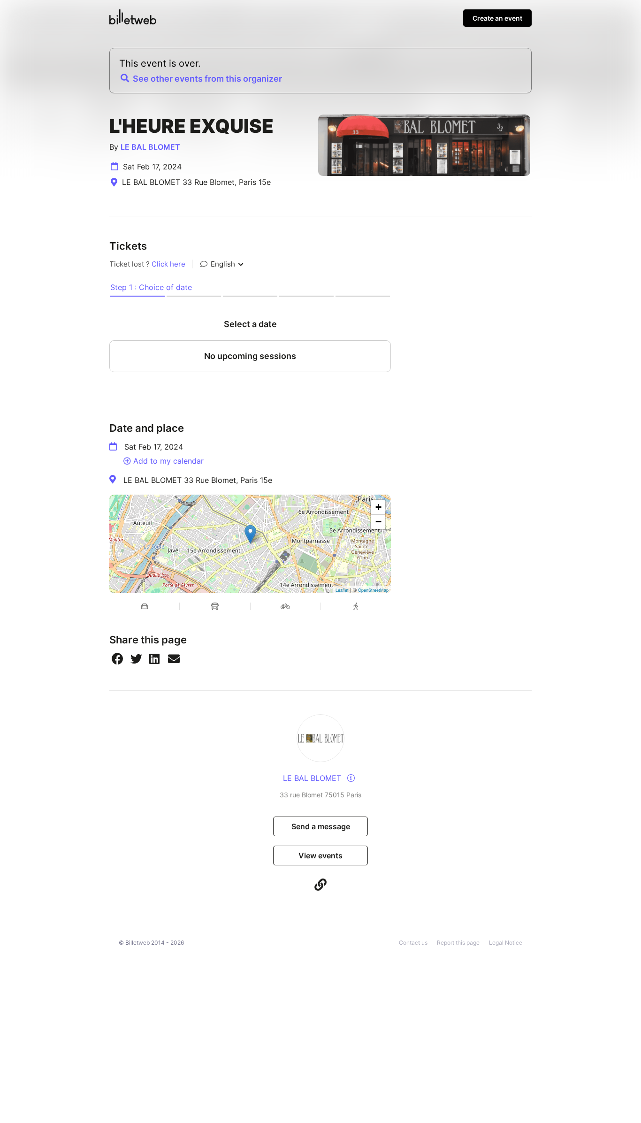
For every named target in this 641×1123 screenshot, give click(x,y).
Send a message (320, 826)
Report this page (458, 942)
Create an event (497, 18)
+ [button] (378, 507)
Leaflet (342, 590)
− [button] (378, 521)
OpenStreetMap (373, 590)
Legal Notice (505, 942)
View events (320, 855)
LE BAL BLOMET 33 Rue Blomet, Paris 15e (197, 480)
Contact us (413, 942)
